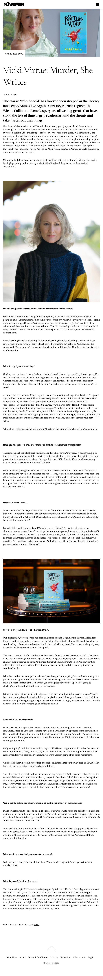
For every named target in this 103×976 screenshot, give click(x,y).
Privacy (54, 957)
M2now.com (79, 957)
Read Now (12, 957)
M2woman (50, 963)
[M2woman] (14, 5)
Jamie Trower (10, 94)
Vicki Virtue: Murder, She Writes (48, 75)
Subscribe (65, 957)
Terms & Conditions (38, 957)
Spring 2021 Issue (14, 53)
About (22, 957)
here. (36, 924)
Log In (91, 957)
